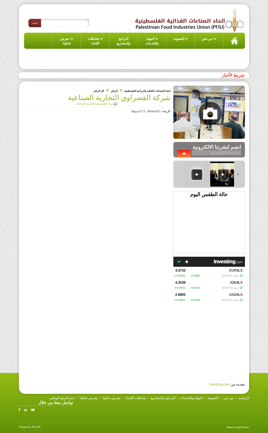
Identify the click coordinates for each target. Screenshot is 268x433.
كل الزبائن (98, 90)
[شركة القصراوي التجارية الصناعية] (96, 103)
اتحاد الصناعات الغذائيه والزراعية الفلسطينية (147, 90)
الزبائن (114, 90)
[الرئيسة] (234, 41)
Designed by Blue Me (30, 426)
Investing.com (219, 384)
